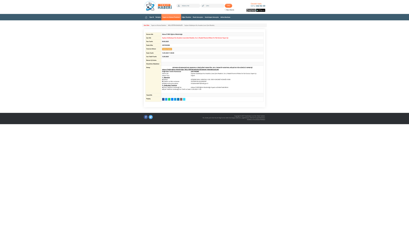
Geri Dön (146, 25)
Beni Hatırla (230, 10)
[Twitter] (151, 117)
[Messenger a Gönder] (172, 99)
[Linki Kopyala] (184, 99)
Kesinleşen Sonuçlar (212, 17)
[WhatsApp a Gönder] (169, 99)
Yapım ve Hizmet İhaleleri (171, 17)
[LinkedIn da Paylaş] (178, 99)
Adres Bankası (225, 17)
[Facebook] (146, 117)
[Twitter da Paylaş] (166, 99)
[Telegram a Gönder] (175, 99)
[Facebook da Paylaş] (163, 99)
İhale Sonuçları (198, 17)
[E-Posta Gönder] (181, 99)
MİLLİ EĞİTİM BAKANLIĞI (175, 25)
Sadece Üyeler (167, 49)
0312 (258, 5)
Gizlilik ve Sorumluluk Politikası (256, 119)
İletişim (158, 17)
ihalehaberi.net (249, 116)
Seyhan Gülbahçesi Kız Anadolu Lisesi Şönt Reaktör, (199, 25)
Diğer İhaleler (186, 17)
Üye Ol (151, 17)
